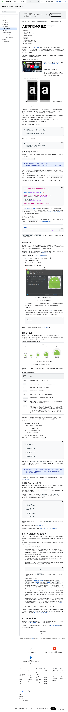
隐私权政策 (30, 679)
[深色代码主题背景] (61, 128)
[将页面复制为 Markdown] (51, 27)
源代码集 (51, 310)
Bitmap (37, 582)
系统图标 (39, 525)
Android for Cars (38, 680)
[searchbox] (9, 12)
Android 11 (46, 683)
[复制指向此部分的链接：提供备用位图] (33, 333)
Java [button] (31, 184)
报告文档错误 (62, 673)
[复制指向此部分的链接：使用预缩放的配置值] (35, 217)
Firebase (21, 698)
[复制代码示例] (63, 128)
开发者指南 (54, 674)
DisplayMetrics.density (29, 208)
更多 (22, 1)
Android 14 (46, 677)
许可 (26, 708)
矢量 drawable (45, 252)
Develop (4, 6)
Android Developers (26, 21)
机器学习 (29, 673)
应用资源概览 (25, 479)
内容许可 (32, 638)
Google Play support (62, 675)
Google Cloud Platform (24, 700)
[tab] (25, 184)
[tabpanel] (43, 196)
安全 (20, 677)
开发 (15, 1)
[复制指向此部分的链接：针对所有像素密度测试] (39, 618)
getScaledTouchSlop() (44, 221)
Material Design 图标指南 (50, 63)
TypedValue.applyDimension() (33, 165)
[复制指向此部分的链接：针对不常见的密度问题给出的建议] (47, 534)
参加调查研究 (62, 678)
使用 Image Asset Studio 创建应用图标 (49, 528)
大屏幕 (37, 672)
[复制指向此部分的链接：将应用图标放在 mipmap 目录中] (42, 483)
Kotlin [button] (25, 184)
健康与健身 (30, 675)
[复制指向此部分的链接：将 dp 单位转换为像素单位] (39, 152)
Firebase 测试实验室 (55, 625)
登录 (65, 1)
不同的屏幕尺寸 (35, 47)
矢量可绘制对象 (45, 327)
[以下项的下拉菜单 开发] (17, 1)
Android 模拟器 (32, 623)
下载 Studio (54, 678)
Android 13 (46, 679)
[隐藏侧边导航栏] (16, 709)
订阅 (53, 708)
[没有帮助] (63, 22)
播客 (20, 686)
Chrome (21, 696)
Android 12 (46, 681)
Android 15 (46, 675)
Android (21, 672)
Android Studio (58, 1)
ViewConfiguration (33, 220)
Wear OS (37, 674)
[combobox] (33, 1)
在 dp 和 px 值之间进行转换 (40, 612)
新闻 (20, 681)
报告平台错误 (62, 670)
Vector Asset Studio (41, 255)
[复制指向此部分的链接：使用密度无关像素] (58, 69)
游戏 (28, 670)
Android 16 (46, 673)
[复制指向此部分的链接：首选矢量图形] (33, 242)
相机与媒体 (30, 677)
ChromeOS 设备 (39, 677)
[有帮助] (61, 22)
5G (28, 681)
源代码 (20, 679)
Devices (10, 6)
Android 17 (46, 670)
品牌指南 (30, 708)
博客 (20, 683)
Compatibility (19, 6)
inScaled (48, 582)
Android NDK (54, 680)
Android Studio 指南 (55, 671)
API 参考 (53, 676)
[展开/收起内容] (28, 30)
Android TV (38, 682)
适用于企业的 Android (22, 675)
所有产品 (21, 703)
